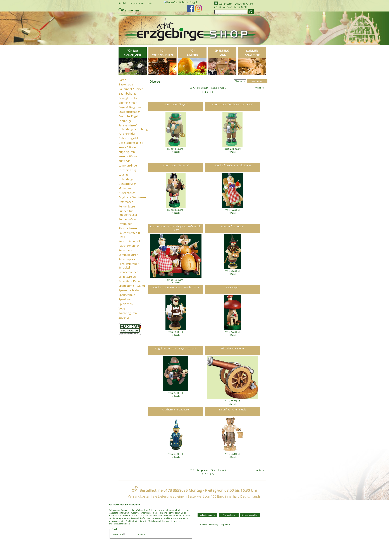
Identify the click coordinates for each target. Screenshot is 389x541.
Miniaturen (126, 188)
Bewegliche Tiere (129, 98)
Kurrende (124, 161)
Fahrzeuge (125, 121)
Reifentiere (125, 250)
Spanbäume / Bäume (132, 286)
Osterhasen (126, 202)
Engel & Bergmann (130, 107)
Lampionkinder (128, 165)
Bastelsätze (126, 84)
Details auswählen (250, 515)
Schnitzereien (127, 276)
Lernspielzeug (127, 170)
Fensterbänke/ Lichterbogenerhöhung (133, 127)
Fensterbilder (127, 133)
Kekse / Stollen (128, 147)
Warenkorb (225, 3)
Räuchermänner (129, 245)
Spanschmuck (127, 295)
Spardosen (125, 299)
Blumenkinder (128, 102)
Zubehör (124, 317)
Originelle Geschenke (132, 197)
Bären (122, 80)
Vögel (122, 308)
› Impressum (224, 524)
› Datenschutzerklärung (207, 524)
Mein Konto (241, 7)
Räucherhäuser (128, 228)
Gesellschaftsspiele (131, 143)
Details (177, 151)
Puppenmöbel (128, 219)
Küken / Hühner (129, 156)
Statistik (141, 534)
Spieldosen (126, 304)
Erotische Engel (128, 116)
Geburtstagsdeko (129, 138)
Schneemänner (128, 272)
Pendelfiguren (127, 206)
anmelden (132, 10)
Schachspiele (127, 259)
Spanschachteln (129, 290)
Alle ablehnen (229, 515)
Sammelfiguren (128, 255)
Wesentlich (118, 534)
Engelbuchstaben (130, 112)
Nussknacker (127, 193)
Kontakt (123, 3)
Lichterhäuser (127, 183)
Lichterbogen (127, 179)
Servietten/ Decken (131, 281)
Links (149, 3)
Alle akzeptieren (207, 515)
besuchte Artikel (244, 3)
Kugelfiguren (127, 152)
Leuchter (124, 174)
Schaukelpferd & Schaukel (129, 265)
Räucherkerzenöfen (131, 241)
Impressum (137, 3)
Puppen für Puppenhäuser (128, 212)
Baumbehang (127, 93)
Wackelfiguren (128, 313)
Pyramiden (125, 224)
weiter (259, 87)
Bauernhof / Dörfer (131, 89)
